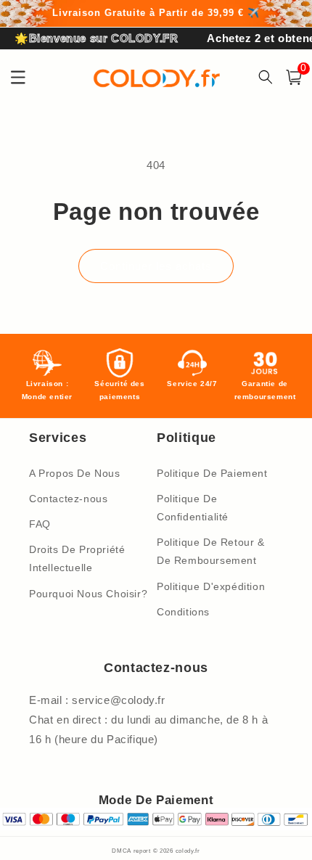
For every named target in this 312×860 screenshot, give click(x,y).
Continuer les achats (156, 266)
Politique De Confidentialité (193, 508)
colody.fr (188, 850)
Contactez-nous (68, 498)
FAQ (40, 524)
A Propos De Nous (74, 473)
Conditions (183, 612)
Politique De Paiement (212, 473)
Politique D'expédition (211, 586)
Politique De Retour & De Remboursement (211, 551)
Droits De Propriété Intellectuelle (77, 558)
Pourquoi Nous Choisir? (88, 593)
